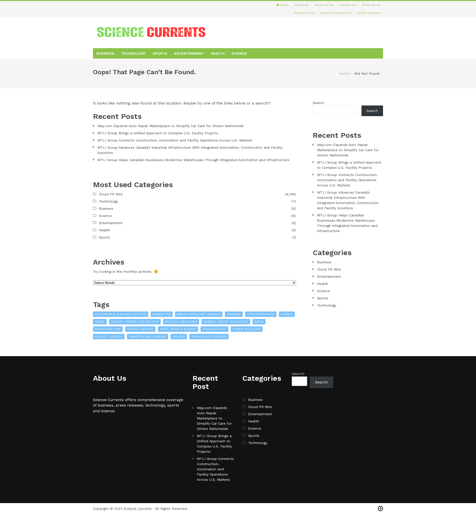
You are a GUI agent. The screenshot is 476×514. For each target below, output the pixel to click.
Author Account (369, 13)
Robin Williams (247, 329)
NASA (259, 321)
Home (284, 5)
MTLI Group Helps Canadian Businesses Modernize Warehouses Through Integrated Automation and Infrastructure (193, 160)
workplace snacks (209, 336)
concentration (260, 314)
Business (105, 53)
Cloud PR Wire (111, 194)
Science (239, 53)
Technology (133, 53)
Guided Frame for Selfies (135, 321)
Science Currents (138, 509)
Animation (162, 314)
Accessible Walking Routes (120, 314)
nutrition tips (108, 329)
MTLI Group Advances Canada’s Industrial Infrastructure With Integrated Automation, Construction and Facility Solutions (190, 150)
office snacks (140, 329)
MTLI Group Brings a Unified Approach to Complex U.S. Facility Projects (157, 133)
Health (218, 53)
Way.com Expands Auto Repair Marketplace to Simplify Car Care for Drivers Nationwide (170, 126)
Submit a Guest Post (335, 13)
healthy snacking (181, 321)
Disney (287, 314)
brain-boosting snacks (198, 314)
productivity (214, 329)
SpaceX (179, 336)
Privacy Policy (304, 13)
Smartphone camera (147, 336)
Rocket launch (108, 336)
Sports (160, 53)
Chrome (234, 314)
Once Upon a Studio (178, 329)
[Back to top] (380, 509)
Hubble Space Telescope (226, 321)
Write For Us (324, 5)
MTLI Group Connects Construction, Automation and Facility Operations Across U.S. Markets (174, 140)
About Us (301, 5)
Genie (100, 321)
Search (318, 103)
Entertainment (189, 53)
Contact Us (347, 5)
